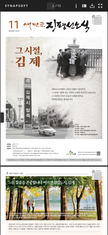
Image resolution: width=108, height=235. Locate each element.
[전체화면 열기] (100, 5)
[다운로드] (92, 5)
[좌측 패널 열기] (84, 5)
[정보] (76, 5)
